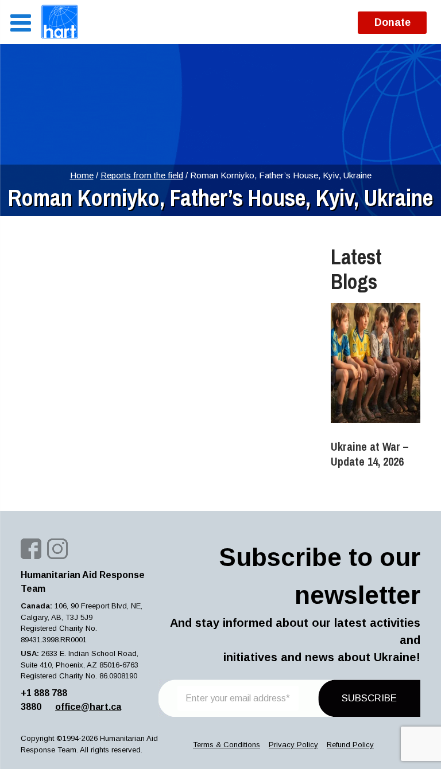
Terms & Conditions (226, 744)
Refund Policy (350, 744)
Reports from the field (141, 175)
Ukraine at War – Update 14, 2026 (369, 454)
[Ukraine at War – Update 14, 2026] (375, 363)
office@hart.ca (88, 707)
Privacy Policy (293, 744)
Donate (392, 22)
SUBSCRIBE (369, 698)
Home (82, 175)
